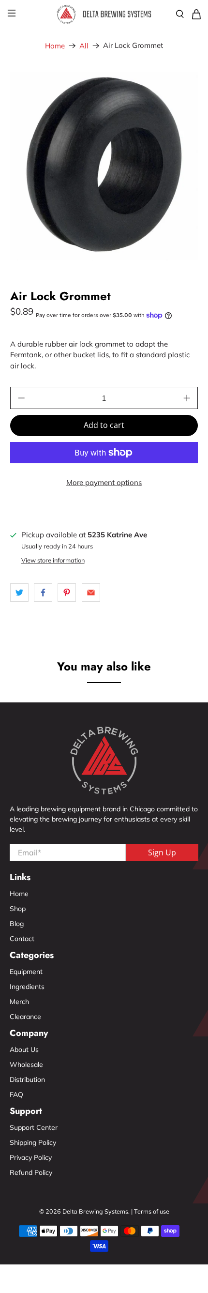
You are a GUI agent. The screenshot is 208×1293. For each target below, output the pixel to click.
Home (55, 45)
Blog (17, 923)
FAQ (16, 1094)
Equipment (26, 971)
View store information (53, 560)
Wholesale (26, 1064)
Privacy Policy (31, 1157)
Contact (22, 938)
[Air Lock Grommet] (104, 166)
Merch (19, 1001)
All (84, 45)
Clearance (25, 1016)
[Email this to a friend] (91, 592)
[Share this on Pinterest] (67, 592)
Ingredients (27, 986)
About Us (24, 1049)
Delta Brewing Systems (95, 1211)
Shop (18, 908)
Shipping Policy (33, 1142)
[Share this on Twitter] (19, 592)
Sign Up (162, 852)
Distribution (27, 1079)
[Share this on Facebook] (43, 592)
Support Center (34, 1127)
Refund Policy (31, 1172)
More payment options (104, 482)
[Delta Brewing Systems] (104, 14)
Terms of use (151, 1211)
